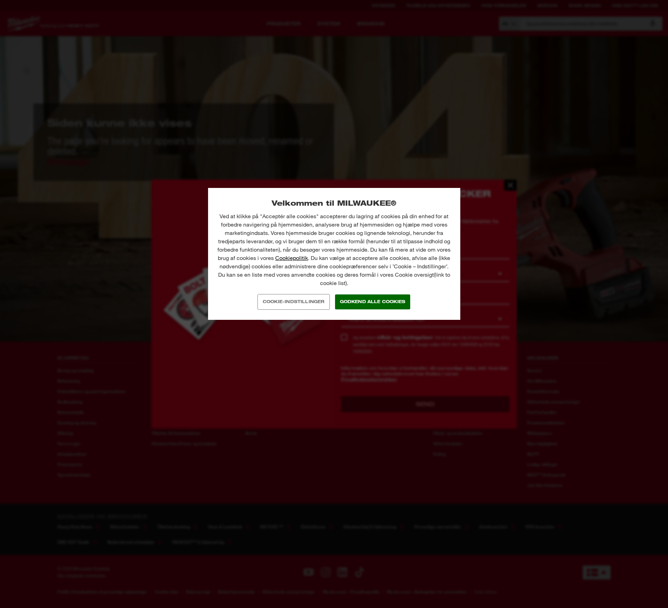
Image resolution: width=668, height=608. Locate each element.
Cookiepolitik (291, 258)
